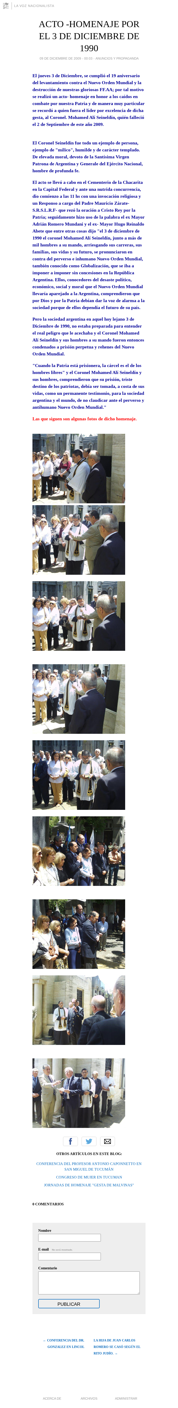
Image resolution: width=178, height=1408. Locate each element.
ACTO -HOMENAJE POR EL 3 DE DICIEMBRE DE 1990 (89, 36)
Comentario (47, 1268)
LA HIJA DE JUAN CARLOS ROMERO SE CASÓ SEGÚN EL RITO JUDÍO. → (117, 1347)
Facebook (70, 1141)
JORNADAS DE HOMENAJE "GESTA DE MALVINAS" (89, 1185)
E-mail (55, 1249)
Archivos (89, 1398)
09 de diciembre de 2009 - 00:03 (66, 58)
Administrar (126, 1398)
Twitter (89, 1141)
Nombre (44, 1230)
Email (107, 1141)
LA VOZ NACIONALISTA (34, 6)
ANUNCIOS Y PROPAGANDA (117, 58)
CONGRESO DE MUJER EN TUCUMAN (89, 1177)
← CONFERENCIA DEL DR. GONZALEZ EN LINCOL (63, 1344)
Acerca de (52, 1398)
